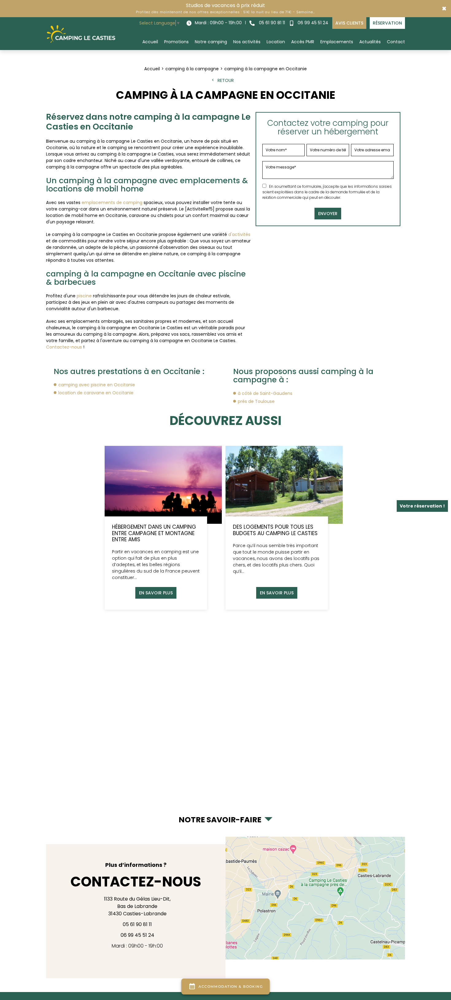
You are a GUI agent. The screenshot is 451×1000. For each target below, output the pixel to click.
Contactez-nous (64, 347)
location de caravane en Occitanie (95, 393)
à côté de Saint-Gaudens (265, 393)
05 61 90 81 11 (271, 23)
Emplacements (336, 42)
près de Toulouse (256, 401)
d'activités (239, 234)
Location (276, 42)
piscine (84, 296)
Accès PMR (302, 42)
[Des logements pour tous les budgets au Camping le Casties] (284, 528)
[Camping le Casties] (81, 33)
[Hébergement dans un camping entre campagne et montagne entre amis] (163, 528)
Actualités (370, 42)
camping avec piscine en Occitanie (96, 385)
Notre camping (211, 42)
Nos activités (246, 42)
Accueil (150, 42)
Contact (396, 42)
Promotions (176, 42)
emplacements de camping (112, 202)
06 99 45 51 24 (312, 23)
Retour (226, 80)
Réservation (387, 23)
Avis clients (349, 23)
